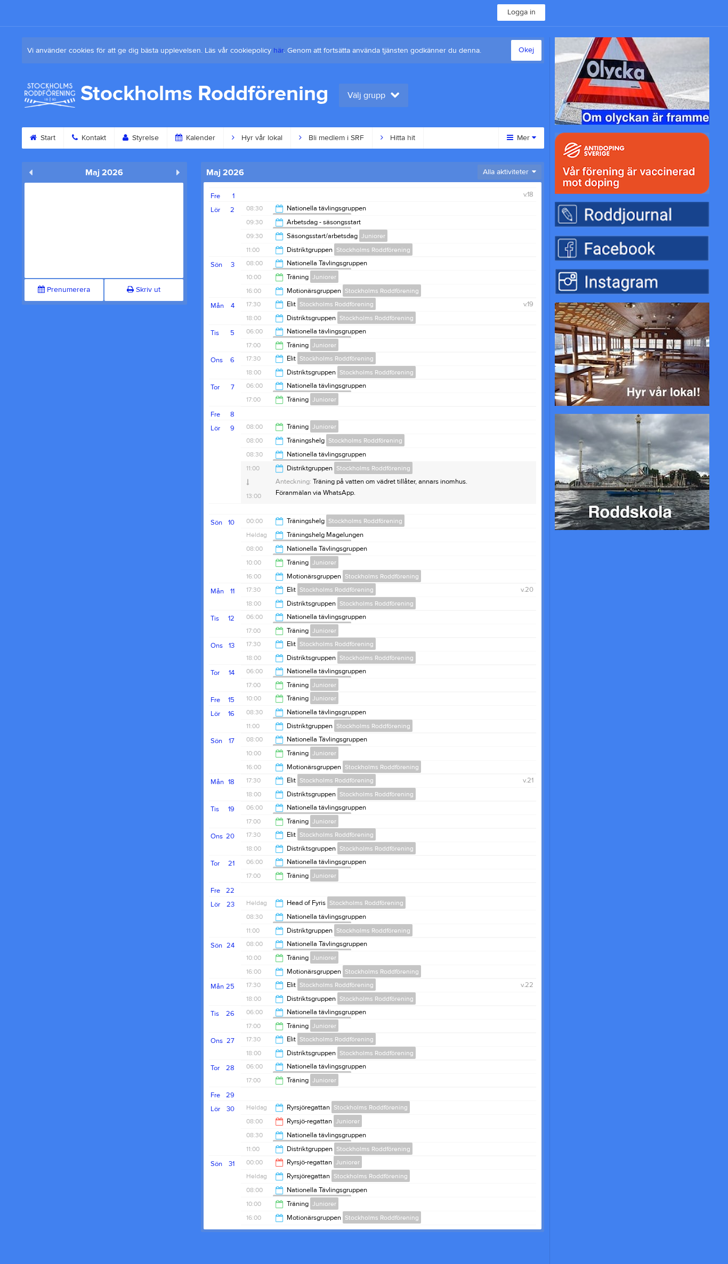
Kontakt (92, 138)
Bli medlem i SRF (335, 138)
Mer (523, 138)
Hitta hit (401, 138)
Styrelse (144, 138)
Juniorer (373, 236)
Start (46, 138)
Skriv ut (147, 290)
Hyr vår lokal (260, 138)
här (278, 50)
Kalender (199, 138)
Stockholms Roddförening (373, 250)
